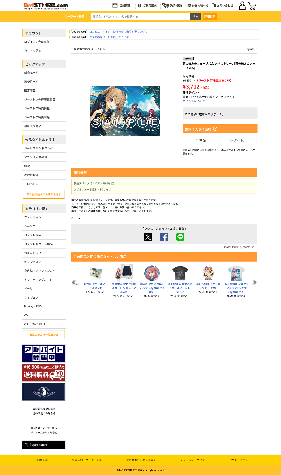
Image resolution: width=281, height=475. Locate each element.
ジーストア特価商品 (37, 117)
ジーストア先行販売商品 (39, 99)
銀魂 (27, 166)
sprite (251, 49)
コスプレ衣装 (32, 235)
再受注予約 (31, 82)
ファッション (32, 217)
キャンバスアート (35, 262)
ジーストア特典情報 (37, 108)
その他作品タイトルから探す (44, 194)
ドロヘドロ (31, 184)
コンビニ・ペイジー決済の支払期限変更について (118, 31)
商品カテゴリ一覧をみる (43, 334)
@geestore (40, 444)
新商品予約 (31, 73)
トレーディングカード (38, 279)
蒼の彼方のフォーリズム (89, 49)
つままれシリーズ (35, 253)
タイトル (240, 140)
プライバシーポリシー (194, 460)
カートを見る (32, 51)
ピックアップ (35, 64)
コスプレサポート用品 (38, 244)
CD (26, 315)
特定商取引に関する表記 (141, 460)
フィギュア (31, 297)
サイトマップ (239, 460)
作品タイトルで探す (40, 139)
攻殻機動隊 (31, 175)
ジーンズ (29, 226)
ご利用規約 (41, 460)
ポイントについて (194, 101)
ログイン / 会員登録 (36, 42)
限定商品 (30, 90)
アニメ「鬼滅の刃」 (37, 157)
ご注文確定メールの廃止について (109, 37)
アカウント (33, 33)
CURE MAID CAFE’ (35, 324)
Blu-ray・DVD (33, 306)
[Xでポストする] (148, 240)
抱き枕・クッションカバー (41, 270)
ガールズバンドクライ (38, 148)
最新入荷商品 (32, 126)
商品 (203, 140)
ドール (28, 288)
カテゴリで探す (36, 208)
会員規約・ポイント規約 (87, 460)
